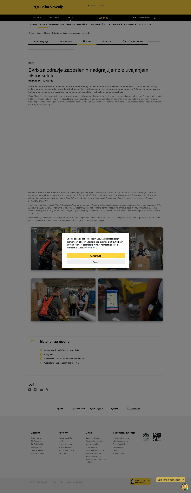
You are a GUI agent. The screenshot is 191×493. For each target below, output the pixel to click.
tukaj (95, 247)
